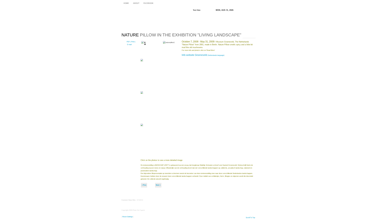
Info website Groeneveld (203, 55)
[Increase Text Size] (207, 10)
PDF (128, 42)
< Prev (144, 185)
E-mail (129, 44)
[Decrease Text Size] (204, 10)
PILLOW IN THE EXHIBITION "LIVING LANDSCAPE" (181, 35)
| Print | (132, 42)
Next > (158, 185)
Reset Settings (127, 217)
